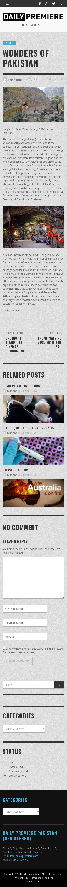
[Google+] (46, 3)
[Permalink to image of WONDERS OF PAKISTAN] (33, 104)
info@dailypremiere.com (24, 856)
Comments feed (18, 771)
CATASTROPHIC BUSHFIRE (19, 470)
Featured (9, 43)
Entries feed (16, 766)
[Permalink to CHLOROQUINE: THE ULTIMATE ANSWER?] (33, 451)
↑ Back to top (33, 881)
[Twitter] (53, 3)
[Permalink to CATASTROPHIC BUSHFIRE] (33, 493)
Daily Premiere (14, 390)
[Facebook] (39, 3)
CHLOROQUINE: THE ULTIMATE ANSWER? (29, 428)
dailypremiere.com (19, 859)
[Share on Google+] (55, 79)
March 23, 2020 (31, 390)
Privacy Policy (21, 877)
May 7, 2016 (31, 79)
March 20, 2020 (31, 432)
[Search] (7, 3)
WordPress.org (17, 775)
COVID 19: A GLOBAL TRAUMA (22, 386)
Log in (12, 762)
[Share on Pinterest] (61, 79)
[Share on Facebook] (43, 79)
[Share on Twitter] (49, 79)
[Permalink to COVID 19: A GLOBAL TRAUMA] (33, 409)
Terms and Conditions (41, 877)
